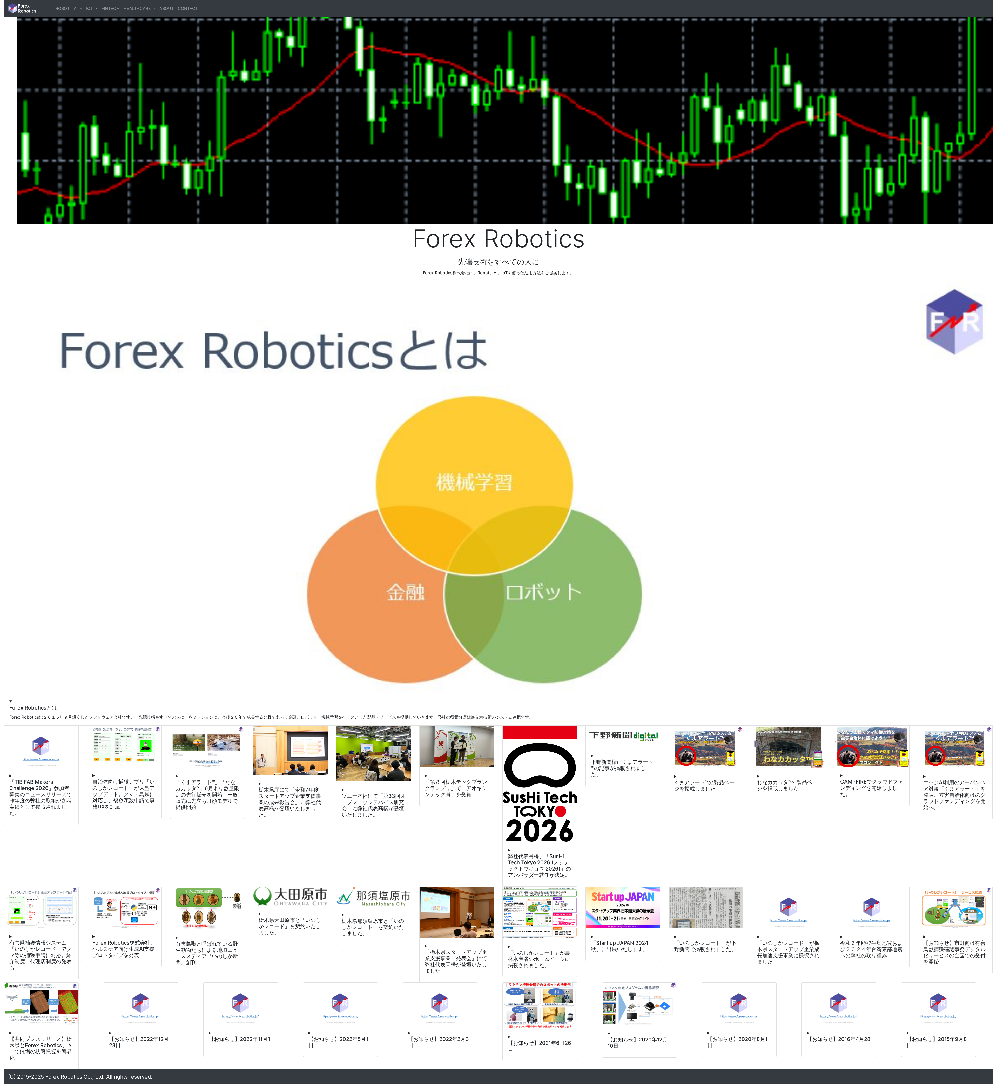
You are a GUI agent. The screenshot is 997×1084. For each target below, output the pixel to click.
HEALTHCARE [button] (138, 8)
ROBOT (63, 8)
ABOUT (166, 8)
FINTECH (110, 8)
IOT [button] (90, 8)
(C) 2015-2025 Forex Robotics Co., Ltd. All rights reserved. (80, 1077)
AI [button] (76, 8)
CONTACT (188, 8)
